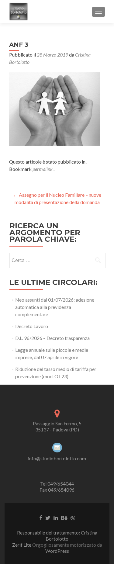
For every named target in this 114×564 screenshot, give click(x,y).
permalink (43, 169)
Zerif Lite (22, 545)
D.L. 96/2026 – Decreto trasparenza (52, 338)
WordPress (57, 551)
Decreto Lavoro (31, 326)
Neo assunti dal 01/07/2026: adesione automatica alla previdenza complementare (54, 307)
